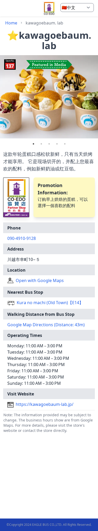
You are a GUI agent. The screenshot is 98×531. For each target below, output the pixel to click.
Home (11, 23)
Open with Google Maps (40, 280)
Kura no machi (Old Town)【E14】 (50, 302)
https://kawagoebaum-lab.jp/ (44, 404)
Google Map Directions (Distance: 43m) (46, 325)
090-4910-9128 (21, 238)
